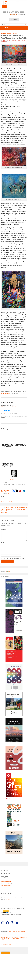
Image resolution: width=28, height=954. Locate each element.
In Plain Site (16, 934)
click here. (8, 899)
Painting (10, 932)
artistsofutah (14, 406)
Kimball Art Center (6, 938)
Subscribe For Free (14, 19)
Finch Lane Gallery (5, 393)
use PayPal (5, 413)
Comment (3, 529)
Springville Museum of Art (19, 938)
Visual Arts (14, 33)
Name (2, 542)
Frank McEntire (23, 937)
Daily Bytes (3, 932)
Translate (9, 571)
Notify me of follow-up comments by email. (14, 558)
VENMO (3, 406)
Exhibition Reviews (6, 33)
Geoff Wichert (6, 40)
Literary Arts (16, 932)
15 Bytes (23, 932)
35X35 (2, 939)
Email (2, 547)
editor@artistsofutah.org (6, 885)
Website (3, 553)
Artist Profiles (8, 934)
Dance (2, 934)
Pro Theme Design (6, 944)
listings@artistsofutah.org (6, 881)
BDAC (16, 937)
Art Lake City (24, 934)
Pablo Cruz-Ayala (10, 501)
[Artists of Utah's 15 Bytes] (14, 4)
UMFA (12, 937)
